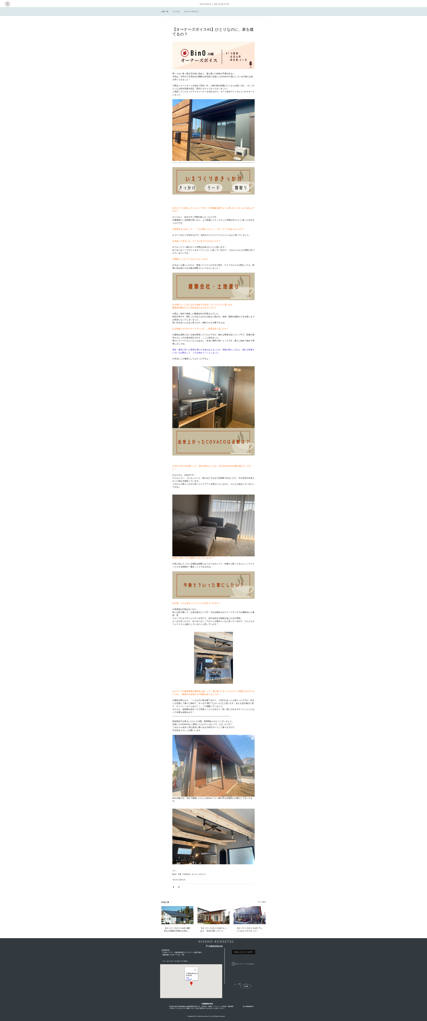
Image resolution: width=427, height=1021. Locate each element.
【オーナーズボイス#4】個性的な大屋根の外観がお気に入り (177, 929)
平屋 (179, 874)
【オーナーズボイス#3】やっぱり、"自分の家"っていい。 (213, 929)
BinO (174, 874)
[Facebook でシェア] (173, 887)
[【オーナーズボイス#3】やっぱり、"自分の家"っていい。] (213, 915)
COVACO (186, 874)
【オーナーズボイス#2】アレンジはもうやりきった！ (249, 929)
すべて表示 (262, 902)
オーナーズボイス (191, 11)
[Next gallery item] (252, 836)
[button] (7, 4)
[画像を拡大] (213, 836)
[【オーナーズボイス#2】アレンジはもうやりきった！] (250, 915)
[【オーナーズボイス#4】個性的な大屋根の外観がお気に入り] (177, 915)
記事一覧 (164, 11)
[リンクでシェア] (179, 887)
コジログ (176, 11)
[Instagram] (233, 964)
